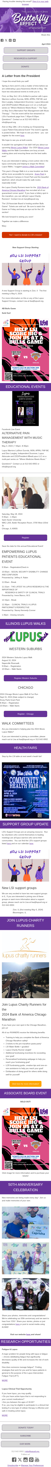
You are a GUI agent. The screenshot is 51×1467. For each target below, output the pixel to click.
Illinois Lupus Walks (19, 147)
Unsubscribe (12, 1465)
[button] (26, 50)
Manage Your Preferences (32, 1465)
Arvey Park (39, 174)
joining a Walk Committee (33, 166)
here (22, 135)
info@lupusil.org (32, 1451)
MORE (5, 1380)
